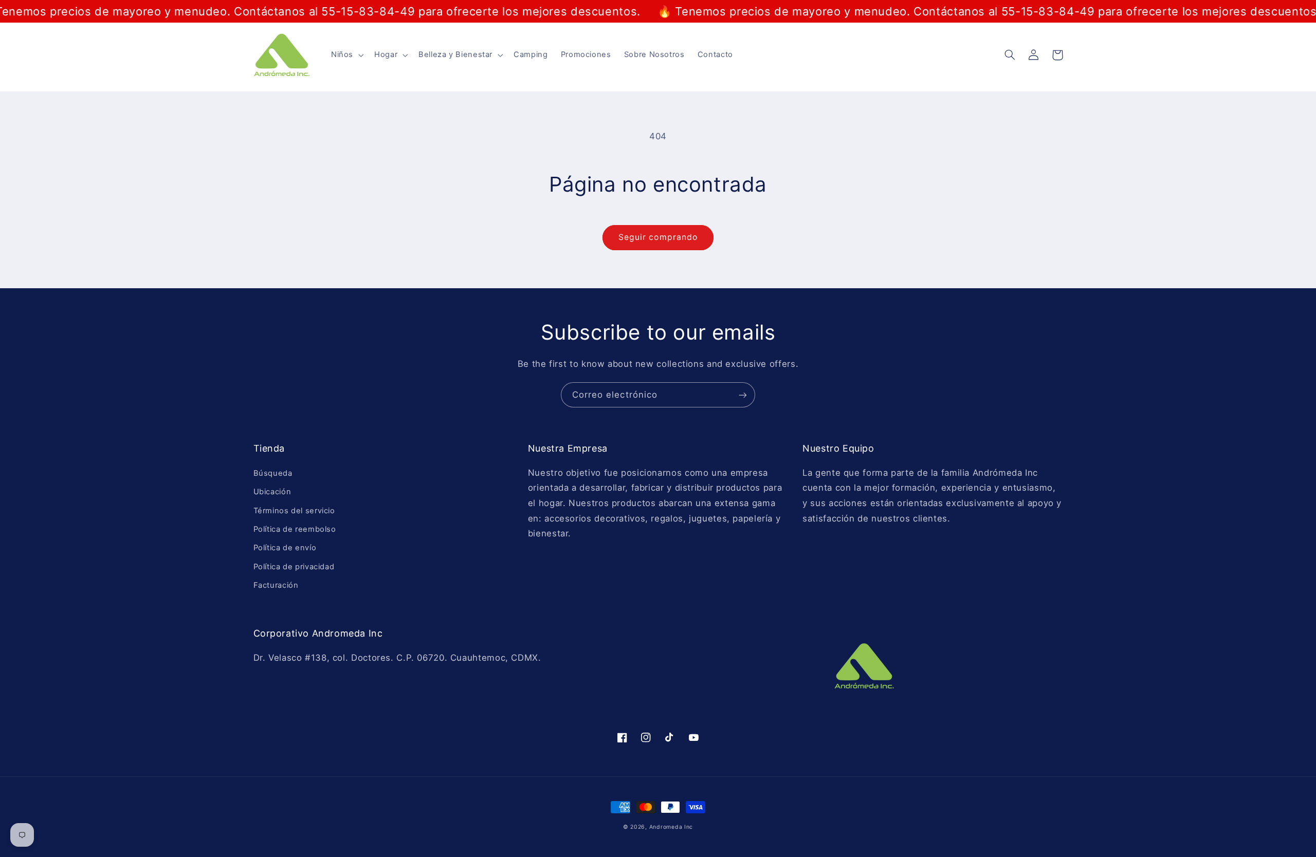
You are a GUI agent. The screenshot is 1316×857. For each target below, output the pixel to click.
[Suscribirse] (743, 394)
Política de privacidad (294, 566)
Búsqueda (273, 473)
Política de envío (285, 547)
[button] (346, 55)
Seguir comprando (658, 237)
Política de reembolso (294, 529)
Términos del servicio (294, 510)
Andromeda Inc (671, 827)
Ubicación (272, 491)
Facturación (276, 585)
